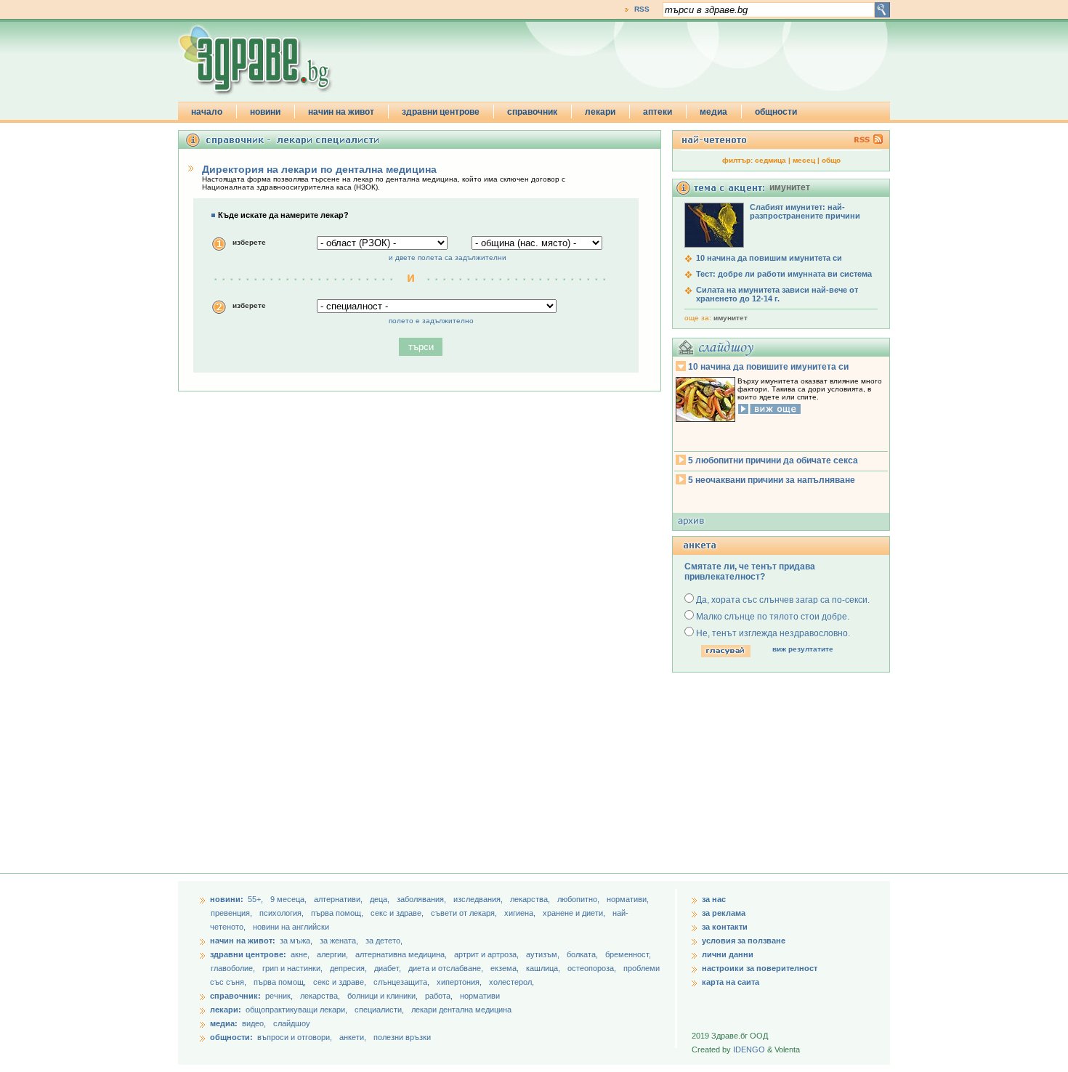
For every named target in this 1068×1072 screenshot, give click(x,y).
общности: (231, 1037)
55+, (256, 899)
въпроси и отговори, (294, 1037)
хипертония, (460, 982)
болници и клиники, (382, 995)
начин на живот (341, 112)
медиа (713, 112)
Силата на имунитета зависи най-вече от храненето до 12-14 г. (777, 294)
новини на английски (291, 926)
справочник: (235, 995)
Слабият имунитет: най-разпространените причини (805, 211)
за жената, (339, 940)
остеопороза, (592, 968)
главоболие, (234, 968)
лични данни (727, 954)
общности (776, 112)
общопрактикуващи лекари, (296, 1009)
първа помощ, (338, 913)
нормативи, (628, 899)
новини (265, 112)
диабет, (388, 968)
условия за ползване (743, 940)
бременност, (628, 954)
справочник (532, 112)
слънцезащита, (402, 982)
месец (804, 160)
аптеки (657, 112)
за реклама (723, 913)
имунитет (730, 318)
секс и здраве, (398, 913)
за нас (714, 899)
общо (831, 160)
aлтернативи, (339, 899)
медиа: (224, 1023)
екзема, (505, 968)
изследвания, (479, 899)
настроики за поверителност (759, 968)
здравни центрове (441, 112)
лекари (600, 112)
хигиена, (521, 913)
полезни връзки (402, 1037)
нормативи (480, 995)
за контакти (725, 926)
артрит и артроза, (487, 954)
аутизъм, (544, 954)
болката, (583, 954)
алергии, (333, 954)
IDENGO (749, 1049)
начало (206, 112)
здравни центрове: (248, 954)
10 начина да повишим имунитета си (769, 257)
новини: (226, 899)
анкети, (352, 1037)
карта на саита (730, 982)
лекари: (225, 1009)
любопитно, (579, 899)
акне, (301, 954)
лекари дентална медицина (461, 1009)
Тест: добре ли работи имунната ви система (784, 273)
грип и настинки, (293, 968)
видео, (254, 1023)
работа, (439, 995)
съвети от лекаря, (465, 913)
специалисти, (379, 1009)
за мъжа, (296, 940)
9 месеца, (289, 899)
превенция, (232, 913)
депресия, (349, 968)
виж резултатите (802, 649)
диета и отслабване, (446, 968)
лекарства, (531, 899)
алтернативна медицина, (402, 954)
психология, (282, 913)
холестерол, (511, 982)
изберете (249, 242)
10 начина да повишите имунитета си (768, 367)
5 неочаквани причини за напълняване (771, 480)
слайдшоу (291, 1023)
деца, (381, 899)
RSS (642, 9)
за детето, (383, 940)
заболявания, (422, 899)
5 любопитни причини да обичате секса (773, 460)
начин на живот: (242, 940)
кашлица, (544, 968)
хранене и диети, (575, 913)
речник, (279, 995)
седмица (770, 160)
